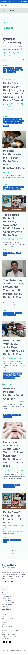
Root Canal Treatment (12, 104)
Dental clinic (11, 68)
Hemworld (14, 652)
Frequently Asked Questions (9, 628)
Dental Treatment (13, 103)
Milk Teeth (14, 52)
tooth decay (12, 377)
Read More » (6, 65)
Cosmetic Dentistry (6, 596)
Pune (18, 70)
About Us (4, 622)
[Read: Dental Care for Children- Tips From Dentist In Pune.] (14, 500)
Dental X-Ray (5, 585)
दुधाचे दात (13, 72)
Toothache (6, 125)
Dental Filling (5, 587)
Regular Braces (5, 589)
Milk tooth (19, 373)
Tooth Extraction (6, 591)
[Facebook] (3, 642)
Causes (5, 313)
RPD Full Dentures (6, 600)
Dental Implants (6, 592)
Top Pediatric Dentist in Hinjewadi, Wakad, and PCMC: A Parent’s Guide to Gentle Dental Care (13, 225)
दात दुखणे (8, 72)
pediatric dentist (12, 375)
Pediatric (21, 187)
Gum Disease (18, 121)
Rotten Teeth (12, 487)
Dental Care (6, 103)
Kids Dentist (12, 252)
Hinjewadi (6, 252)
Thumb (13, 315)
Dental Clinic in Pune (7, 626)
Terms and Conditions (7, 618)
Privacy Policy (5, 620)
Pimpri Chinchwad (11, 70)
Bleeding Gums (7, 119)
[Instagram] (6, 642)
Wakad (18, 189)
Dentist (16, 68)
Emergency (10, 121)
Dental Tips (6, 238)
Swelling (19, 123)
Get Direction (5, 630)
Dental (5, 187)
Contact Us (5, 616)
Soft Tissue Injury (12, 123)
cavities (5, 68)
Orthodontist (5, 594)
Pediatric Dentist (7, 52)
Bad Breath (6, 373)
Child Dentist (6, 414)
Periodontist (5, 606)
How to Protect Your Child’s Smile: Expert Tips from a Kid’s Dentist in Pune (13, 347)
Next (14, 553)
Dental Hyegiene (13, 469)
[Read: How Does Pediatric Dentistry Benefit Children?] (7, 384)
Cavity (13, 119)
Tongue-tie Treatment (14, 53)
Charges (4, 614)
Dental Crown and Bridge (8, 602)
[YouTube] (10, 642)
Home (3, 10)
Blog (7, 10)
